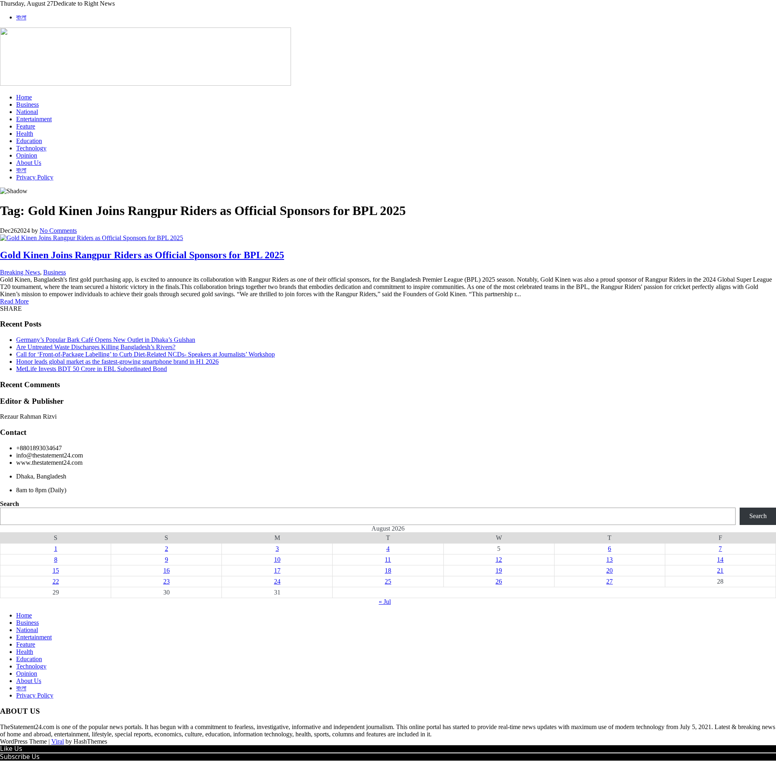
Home (24, 97)
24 (277, 581)
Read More (14, 301)
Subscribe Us (20, 756)
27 (609, 581)
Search (9, 503)
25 (388, 581)
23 (166, 581)
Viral (57, 741)
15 (56, 570)
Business (27, 104)
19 (499, 570)
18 (388, 570)
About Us (28, 162)
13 (609, 559)
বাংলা (21, 17)
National (27, 111)
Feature (25, 126)
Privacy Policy (34, 177)
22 (56, 581)
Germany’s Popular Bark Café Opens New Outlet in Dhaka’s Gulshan (105, 339)
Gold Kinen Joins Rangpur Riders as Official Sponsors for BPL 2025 (142, 255)
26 (499, 581)
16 (166, 570)
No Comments (58, 230)
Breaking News (20, 272)
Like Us (11, 748)
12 (499, 559)
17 (277, 570)
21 (720, 570)
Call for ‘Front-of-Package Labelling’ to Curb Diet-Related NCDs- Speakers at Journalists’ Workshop (145, 354)
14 (720, 559)
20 (609, 570)
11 (388, 559)
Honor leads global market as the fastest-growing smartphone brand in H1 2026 (117, 361)
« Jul (385, 601)
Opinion (26, 155)
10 (277, 559)
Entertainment (34, 119)
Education (29, 140)
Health (24, 133)
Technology (31, 148)
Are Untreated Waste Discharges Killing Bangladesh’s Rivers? (95, 347)
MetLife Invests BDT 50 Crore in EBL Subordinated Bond (91, 368)
